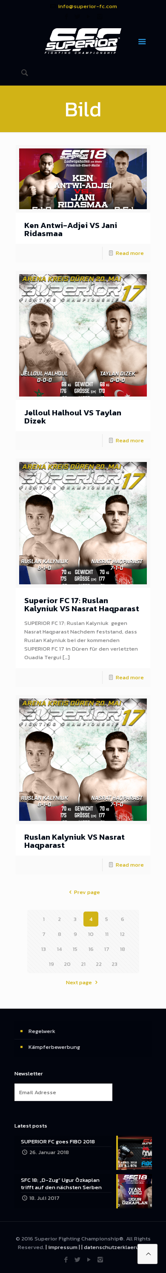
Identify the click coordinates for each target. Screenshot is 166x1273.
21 (83, 964)
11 (107, 934)
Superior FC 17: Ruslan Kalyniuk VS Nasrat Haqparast (81, 604)
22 (99, 964)
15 (75, 949)
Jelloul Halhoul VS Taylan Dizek (72, 416)
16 (91, 949)
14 (59, 949)
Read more (130, 253)
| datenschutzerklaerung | (114, 1247)
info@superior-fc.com (87, 6)
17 (106, 949)
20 (67, 964)
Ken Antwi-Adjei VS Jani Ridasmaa (70, 229)
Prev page (87, 892)
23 (114, 964)
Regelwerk (42, 1031)
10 (91, 934)
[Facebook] (66, 16)
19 (51, 964)
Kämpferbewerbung (54, 1047)
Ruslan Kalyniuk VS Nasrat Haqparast (74, 841)
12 (122, 934)
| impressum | (62, 1247)
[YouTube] (88, 16)
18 (122, 949)
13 (43, 949)
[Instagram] (99, 16)
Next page (79, 982)
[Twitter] (77, 16)
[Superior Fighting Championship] (83, 40)
